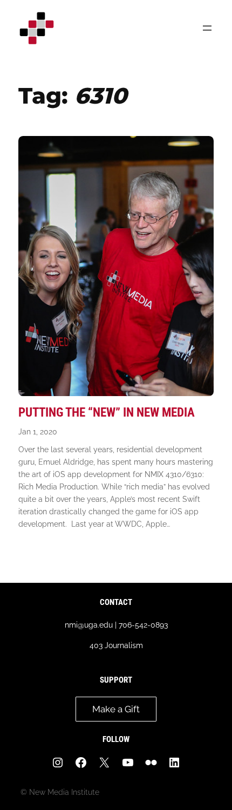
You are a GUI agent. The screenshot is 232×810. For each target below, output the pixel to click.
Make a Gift (116, 709)
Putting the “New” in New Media (106, 412)
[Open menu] (207, 28)
